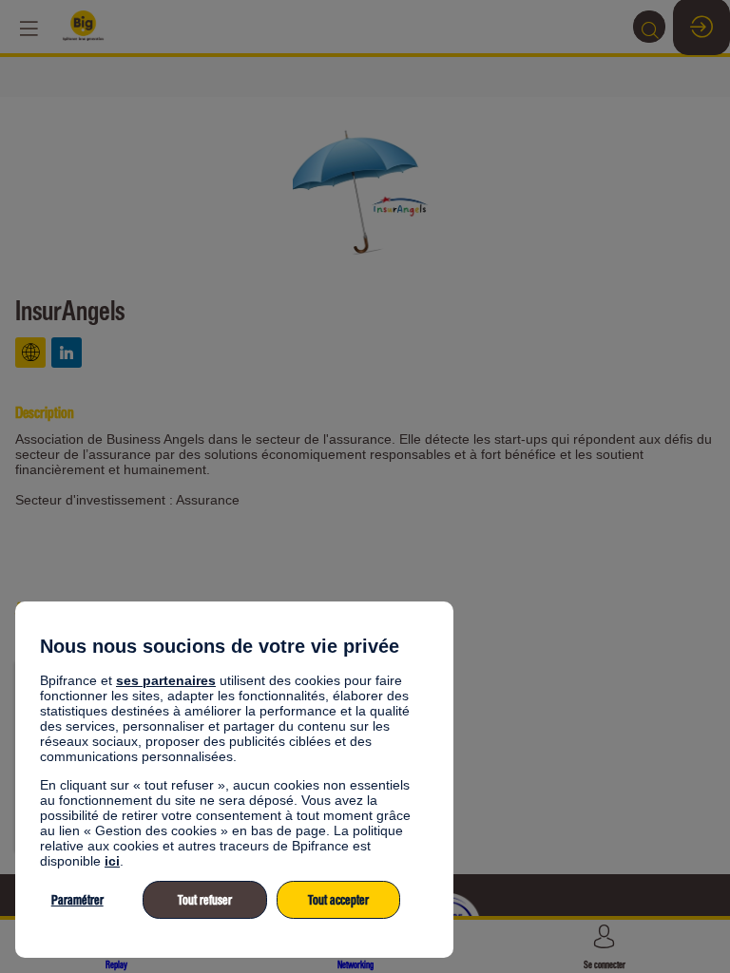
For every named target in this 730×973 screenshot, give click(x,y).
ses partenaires (166, 680)
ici (112, 860)
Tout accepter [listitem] (338, 900)
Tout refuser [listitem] (205, 900)
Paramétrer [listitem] (77, 900)
